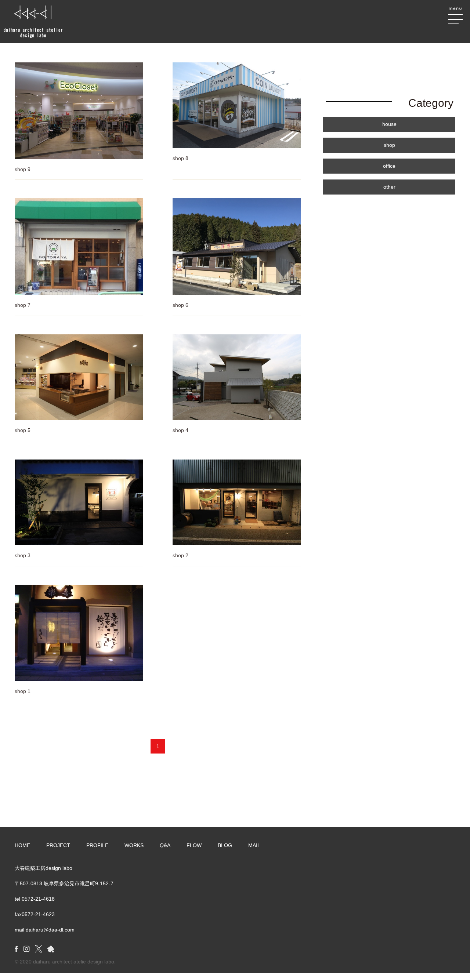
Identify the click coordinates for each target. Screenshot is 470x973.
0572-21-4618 (38, 899)
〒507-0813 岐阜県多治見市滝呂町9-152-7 (64, 883)
